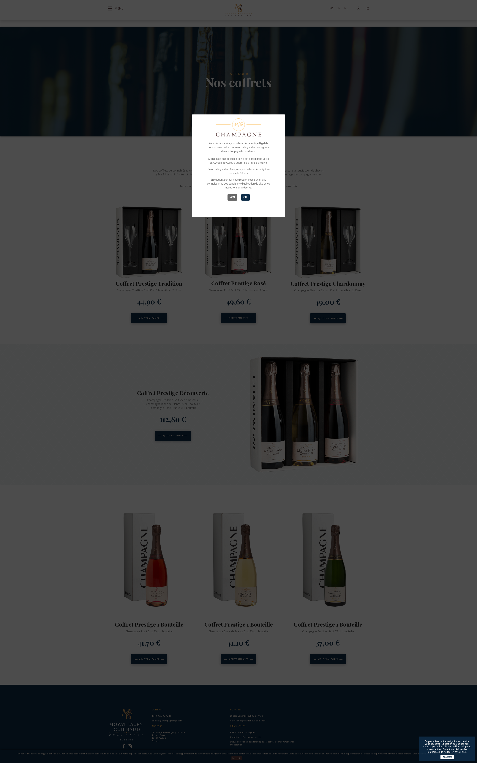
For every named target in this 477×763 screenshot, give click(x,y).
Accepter (447, 757)
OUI (245, 197)
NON (232, 197)
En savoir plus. (459, 751)
